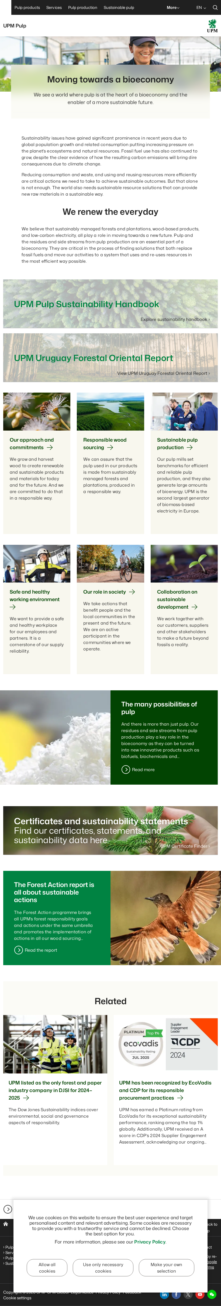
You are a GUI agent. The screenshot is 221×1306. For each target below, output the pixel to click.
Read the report (41, 950)
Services (12, 1252)
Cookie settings (17, 1298)
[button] (211, 1294)
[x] (188, 1294)
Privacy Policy (149, 1241)
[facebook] (176, 1294)
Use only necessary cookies (103, 1268)
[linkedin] (164, 1294)
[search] (215, 7)
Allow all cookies (47, 1268)
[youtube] (200, 1294)
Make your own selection (166, 1268)
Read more (143, 769)
